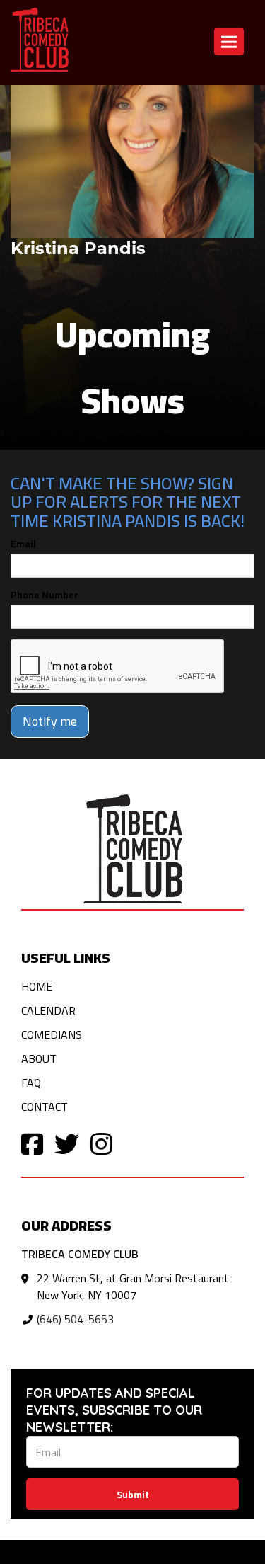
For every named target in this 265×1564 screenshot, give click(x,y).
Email (23, 543)
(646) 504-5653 (75, 1319)
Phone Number (44, 594)
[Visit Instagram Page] (101, 1143)
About (39, 1058)
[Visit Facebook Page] (32, 1143)
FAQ (31, 1082)
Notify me (50, 721)
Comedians (51, 1034)
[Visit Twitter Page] (66, 1143)
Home (36, 986)
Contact (44, 1106)
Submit (133, 1494)
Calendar (48, 1010)
